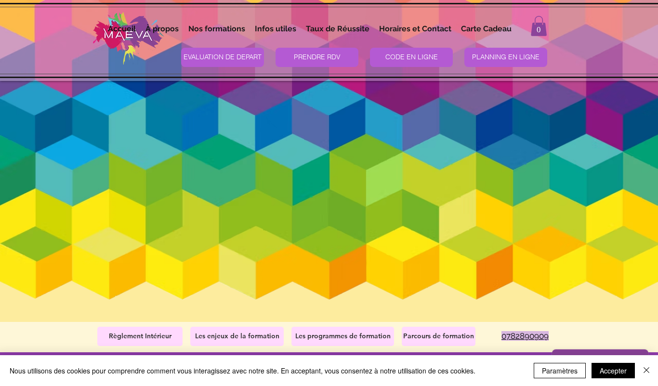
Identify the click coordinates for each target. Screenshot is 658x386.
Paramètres (560, 370)
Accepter (613, 370)
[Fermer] (646, 370)
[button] (217, 29)
